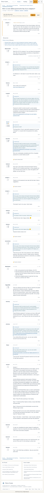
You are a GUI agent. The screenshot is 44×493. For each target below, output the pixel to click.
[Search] (41, 1)
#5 (39, 93)
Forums (18, 1)
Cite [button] (38, 33)
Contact (26, 489)
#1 (39, 22)
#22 (39, 447)
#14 (39, 266)
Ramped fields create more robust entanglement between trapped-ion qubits (20, 42)
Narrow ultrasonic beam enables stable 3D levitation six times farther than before (21, 45)
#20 (39, 424)
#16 (39, 301)
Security (21, 10)
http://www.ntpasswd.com (19, 87)
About (30, 489)
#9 (39, 177)
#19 (39, 364)
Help (39, 489)
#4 (39, 82)
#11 (39, 210)
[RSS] (41, 489)
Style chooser (5, 489)
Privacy (36, 489)
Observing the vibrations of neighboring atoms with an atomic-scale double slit (21, 43)
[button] (15, 1)
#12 (39, 224)
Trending (25, 1)
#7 (39, 138)
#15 (39, 284)
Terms (33, 489)
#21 (39, 436)
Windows (26, 10)
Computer (17, 10)
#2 (39, 48)
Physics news (5, 40)
